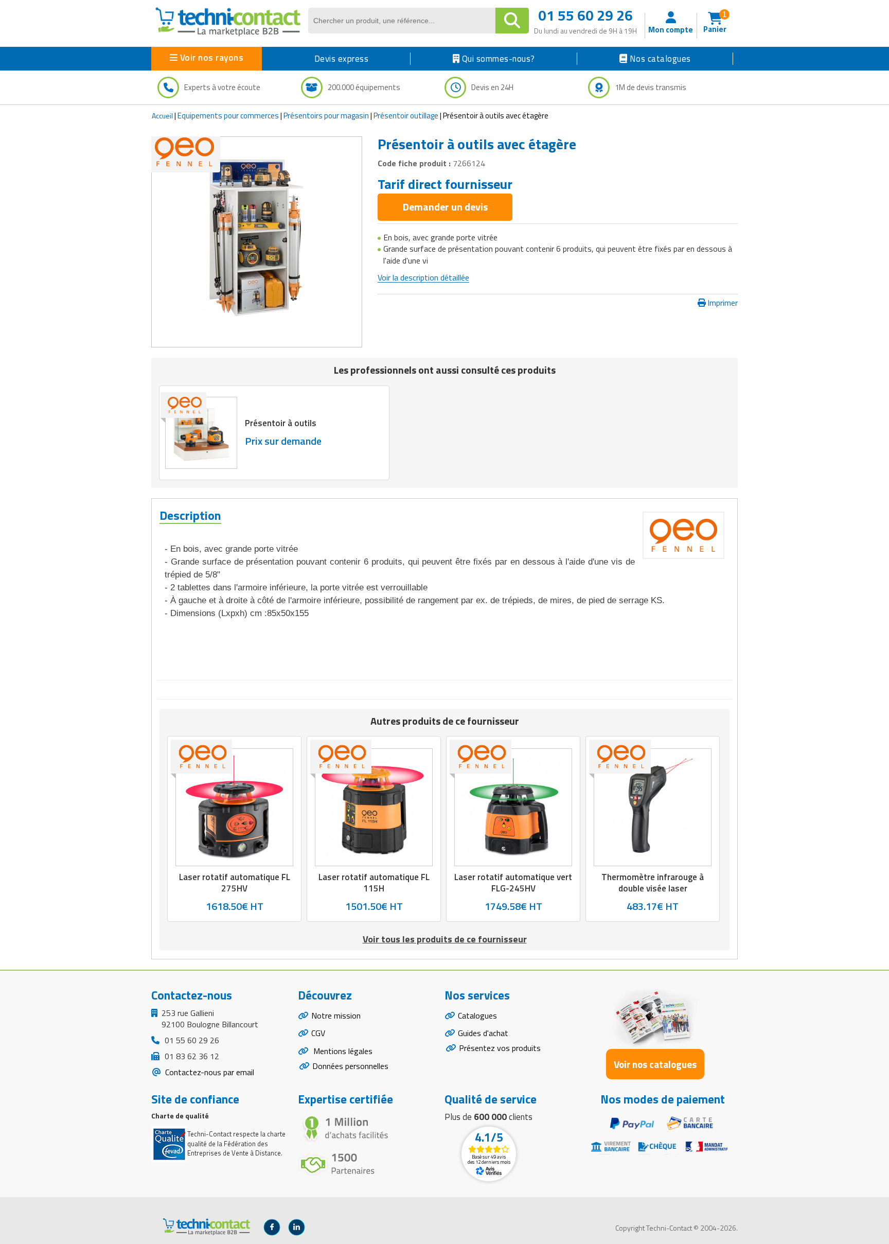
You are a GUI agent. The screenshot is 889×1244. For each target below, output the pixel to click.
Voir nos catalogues (655, 1064)
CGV (318, 1033)
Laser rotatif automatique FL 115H (374, 882)
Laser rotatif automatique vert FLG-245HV (513, 882)
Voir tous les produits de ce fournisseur (445, 939)
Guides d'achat (483, 1033)
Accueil (162, 115)
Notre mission (336, 1015)
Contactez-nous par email (208, 1072)
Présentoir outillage (406, 115)
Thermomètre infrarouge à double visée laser (652, 882)
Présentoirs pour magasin (326, 115)
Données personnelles (350, 1066)
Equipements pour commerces (228, 115)
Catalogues (477, 1015)
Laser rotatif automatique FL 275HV (234, 882)
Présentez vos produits (500, 1048)
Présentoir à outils (280, 423)
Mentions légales (341, 1051)
